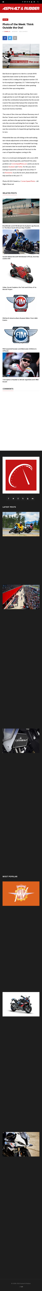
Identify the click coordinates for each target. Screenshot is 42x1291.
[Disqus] (21, 416)
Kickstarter (8, 173)
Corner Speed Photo (28, 181)
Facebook (12, 167)
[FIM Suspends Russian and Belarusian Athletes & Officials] (21, 334)
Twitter (20, 167)
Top (21, 1287)
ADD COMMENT (23, 31)
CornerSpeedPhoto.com (19, 164)
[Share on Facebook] (5, 38)
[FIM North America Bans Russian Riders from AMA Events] (21, 303)
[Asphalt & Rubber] (21, 8)
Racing (5, 19)
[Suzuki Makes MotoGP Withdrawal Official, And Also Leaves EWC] (21, 241)
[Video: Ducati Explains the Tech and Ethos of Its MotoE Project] (21, 272)
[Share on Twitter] (10, 38)
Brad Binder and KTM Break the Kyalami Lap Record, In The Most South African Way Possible (21, 227)
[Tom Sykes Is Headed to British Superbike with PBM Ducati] (21, 365)
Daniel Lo (7, 31)
